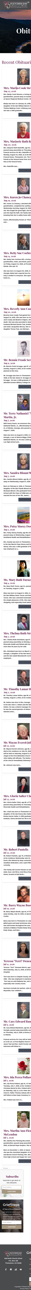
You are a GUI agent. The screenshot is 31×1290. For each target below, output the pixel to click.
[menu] (28, 2)
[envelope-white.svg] (20, 1269)
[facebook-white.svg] (6, 1269)
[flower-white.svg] (11, 1269)
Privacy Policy (24, 1288)
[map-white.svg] (15, 1269)
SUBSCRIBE (11, 1191)
